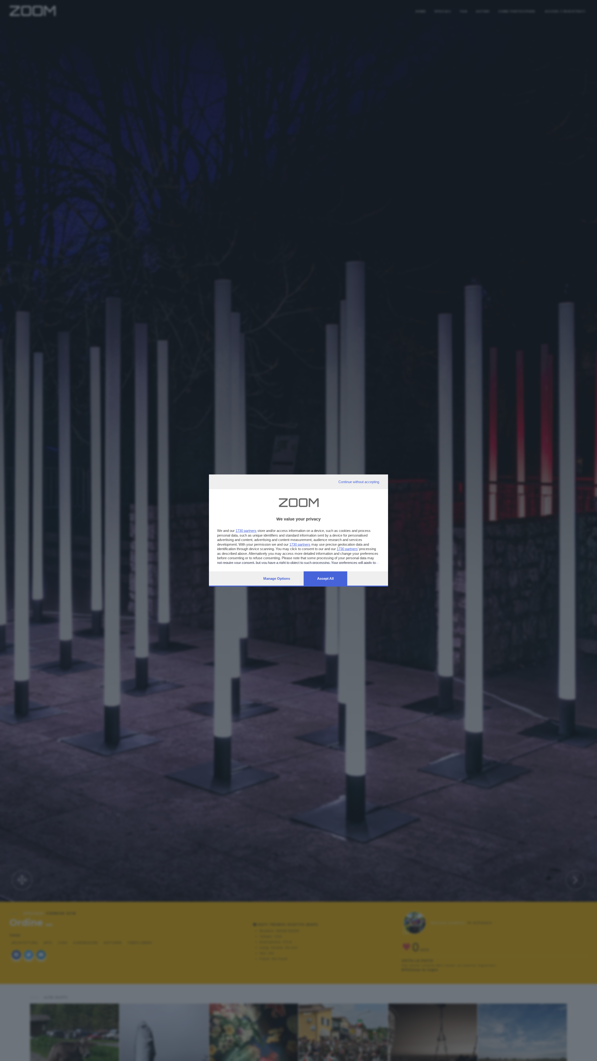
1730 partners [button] (246, 531)
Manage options (276, 578)
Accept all (325, 578)
